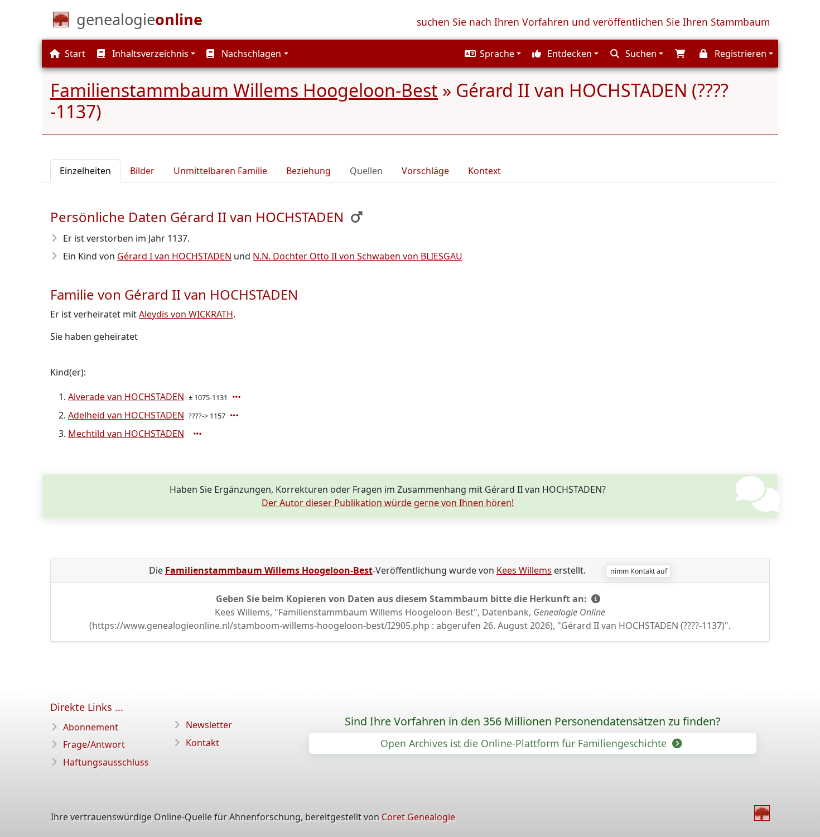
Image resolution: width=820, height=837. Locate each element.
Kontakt (202, 743)
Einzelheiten (85, 171)
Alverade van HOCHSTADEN (126, 397)
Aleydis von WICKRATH (186, 314)
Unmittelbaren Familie (220, 171)
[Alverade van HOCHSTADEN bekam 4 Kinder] (237, 397)
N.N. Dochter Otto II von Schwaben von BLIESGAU (357, 256)
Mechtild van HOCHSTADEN (126, 433)
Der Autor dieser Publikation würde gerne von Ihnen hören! (388, 503)
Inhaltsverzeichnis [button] (149, 53)
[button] (491, 53)
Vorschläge (425, 171)
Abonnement (90, 727)
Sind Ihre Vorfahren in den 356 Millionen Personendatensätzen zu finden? (533, 721)
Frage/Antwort (94, 744)
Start (73, 53)
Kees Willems (524, 570)
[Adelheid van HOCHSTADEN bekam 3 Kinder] (235, 415)
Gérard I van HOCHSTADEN (174, 256)
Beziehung (308, 171)
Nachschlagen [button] (250, 53)
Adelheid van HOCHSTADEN (126, 415)
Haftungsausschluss (106, 762)
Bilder (142, 171)
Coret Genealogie (418, 817)
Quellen (366, 171)
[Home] (762, 813)
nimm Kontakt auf (638, 571)
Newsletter (209, 725)
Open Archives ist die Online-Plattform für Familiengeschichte (524, 743)
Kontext (484, 171)
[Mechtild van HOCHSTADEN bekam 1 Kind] (198, 433)
